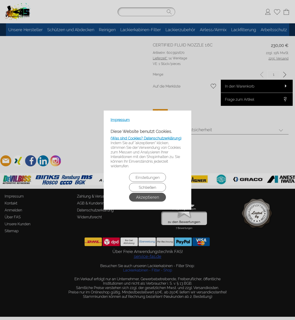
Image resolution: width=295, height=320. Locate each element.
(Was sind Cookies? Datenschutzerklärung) (146, 138)
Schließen (147, 187)
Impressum (120, 119)
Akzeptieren (147, 197)
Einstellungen (148, 177)
